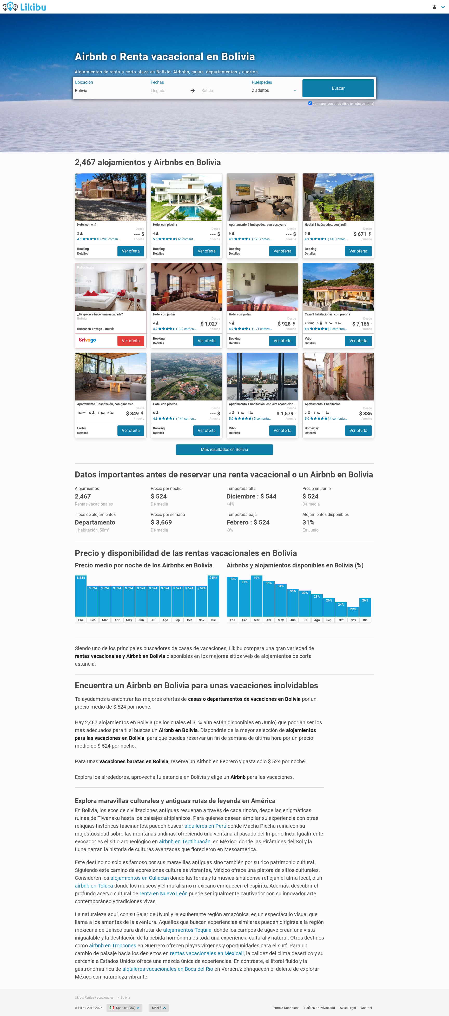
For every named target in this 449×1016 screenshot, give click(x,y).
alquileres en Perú (205, 826)
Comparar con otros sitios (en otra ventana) (343, 104)
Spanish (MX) (125, 1008)
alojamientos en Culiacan (139, 878)
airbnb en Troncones (112, 945)
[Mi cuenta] (439, 7)
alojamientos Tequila (187, 930)
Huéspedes (262, 82)
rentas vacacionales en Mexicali (207, 953)
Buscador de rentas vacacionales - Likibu (24, 6)
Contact (366, 1008)
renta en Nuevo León (164, 893)
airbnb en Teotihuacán (184, 841)
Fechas (157, 82)
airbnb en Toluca (94, 886)
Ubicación (84, 82)
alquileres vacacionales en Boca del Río (167, 969)
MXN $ (157, 1008)
